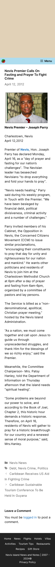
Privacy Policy (27, 562)
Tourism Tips (26, 543)
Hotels (38, 538)
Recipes (20, 548)
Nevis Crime (27, 468)
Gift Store (33, 548)
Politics (43, 468)
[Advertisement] (27, 29)
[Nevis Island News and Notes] (3, 61)
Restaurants (43, 543)
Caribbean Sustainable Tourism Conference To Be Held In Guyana (24, 490)
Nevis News (18, 463)
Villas (48, 538)
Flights (27, 538)
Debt (12, 468)
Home (7, 538)
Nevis (24, 149)
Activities (10, 543)
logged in (30, 517)
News (17, 538)
